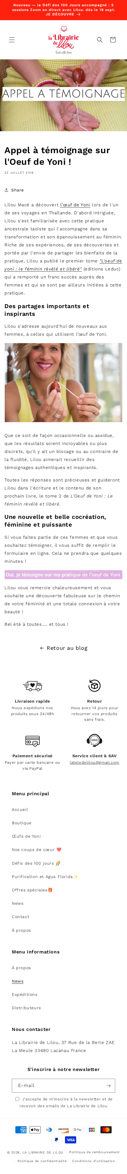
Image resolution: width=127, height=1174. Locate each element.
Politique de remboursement (94, 1152)
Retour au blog (67, 648)
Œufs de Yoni (26, 836)
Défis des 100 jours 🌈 (36, 863)
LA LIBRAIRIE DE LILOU (43, 1152)
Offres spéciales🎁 (32, 890)
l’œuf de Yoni (75, 204)
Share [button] (17, 190)
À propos (21, 930)
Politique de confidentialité (42, 1161)
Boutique (22, 822)
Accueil (20, 809)
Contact (20, 916)
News (17, 903)
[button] (11, 39)
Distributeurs (26, 1007)
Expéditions (25, 994)
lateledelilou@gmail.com (94, 762)
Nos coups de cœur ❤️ (36, 849)
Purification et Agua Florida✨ (45, 876)
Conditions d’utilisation (93, 1161)
